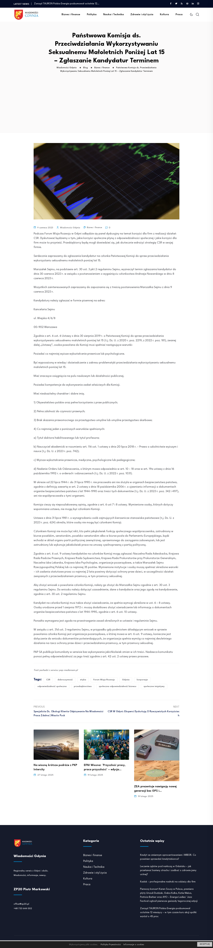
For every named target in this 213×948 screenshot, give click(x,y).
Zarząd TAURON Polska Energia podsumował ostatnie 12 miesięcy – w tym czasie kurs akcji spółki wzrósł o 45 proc (168, 912)
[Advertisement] (107, 108)
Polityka (92, 14)
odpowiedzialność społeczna (52, 686)
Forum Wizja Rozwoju (104, 680)
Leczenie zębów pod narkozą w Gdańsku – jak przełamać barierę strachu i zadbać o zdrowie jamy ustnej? (168, 870)
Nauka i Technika (113, 14)
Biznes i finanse (71, 14)
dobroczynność (65, 680)
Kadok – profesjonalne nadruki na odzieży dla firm (168, 882)
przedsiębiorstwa (83, 686)
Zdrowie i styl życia (141, 14)
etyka (83, 680)
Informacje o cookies (133, 944)
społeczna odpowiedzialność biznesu (117, 686)
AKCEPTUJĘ (205, 944)
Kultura (164, 14)
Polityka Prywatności (111, 944)
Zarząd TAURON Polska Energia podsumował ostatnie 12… (66, 4)
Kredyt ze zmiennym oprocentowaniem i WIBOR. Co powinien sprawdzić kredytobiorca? (168, 857)
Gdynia (125, 680)
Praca (179, 14)
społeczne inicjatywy (154, 686)
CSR (48, 680)
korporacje (142, 680)
